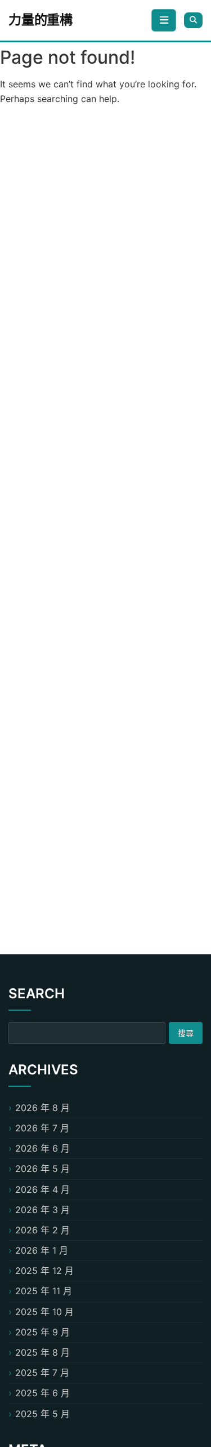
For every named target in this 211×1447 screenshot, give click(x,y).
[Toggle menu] (163, 20)
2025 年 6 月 (42, 1393)
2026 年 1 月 (41, 1250)
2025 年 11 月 (43, 1290)
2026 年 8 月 (42, 1107)
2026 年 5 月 (42, 1168)
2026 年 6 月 (42, 1148)
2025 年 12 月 (44, 1270)
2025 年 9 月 (42, 1332)
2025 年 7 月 (42, 1372)
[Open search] (193, 20)
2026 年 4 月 (42, 1189)
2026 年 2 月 (42, 1230)
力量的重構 (40, 20)
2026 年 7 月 (42, 1128)
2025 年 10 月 (44, 1311)
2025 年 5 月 (42, 1413)
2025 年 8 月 (42, 1352)
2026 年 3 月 (42, 1209)
